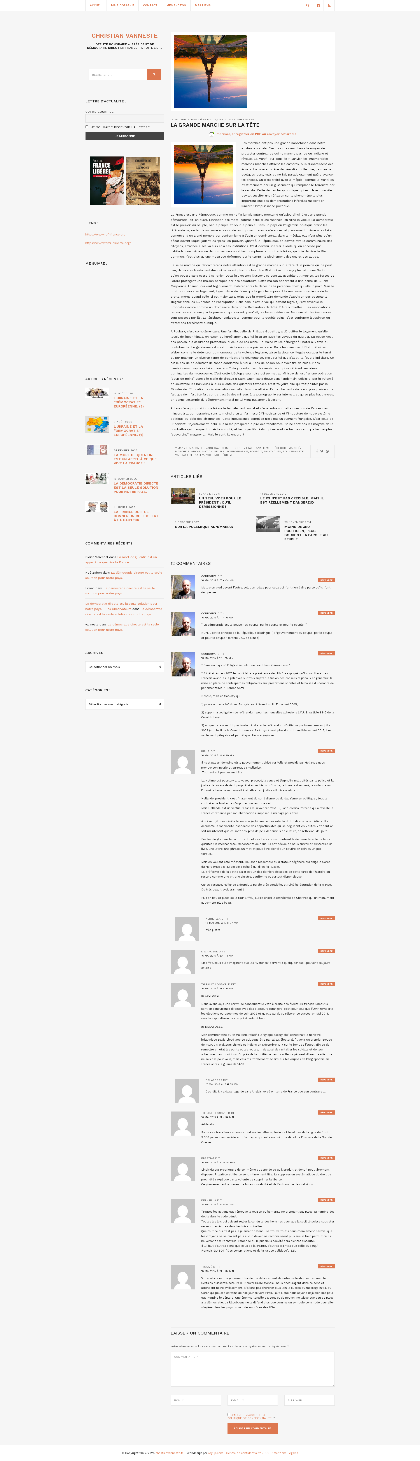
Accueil (96, 5)
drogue (238, 448)
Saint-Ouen (272, 451)
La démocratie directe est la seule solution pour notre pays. (136, 487)
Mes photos (176, 5)
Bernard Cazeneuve (215, 448)
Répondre (326, 580)
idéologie (279, 448)
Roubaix (256, 451)
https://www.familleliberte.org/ (108, 243)
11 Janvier (182, 448)
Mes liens (203, 5)
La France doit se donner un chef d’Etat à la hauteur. (136, 516)
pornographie (237, 451)
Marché (294, 448)
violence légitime (219, 455)
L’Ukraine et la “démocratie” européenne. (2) (129, 402)
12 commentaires (241, 119)
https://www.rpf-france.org (105, 234)
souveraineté (293, 451)
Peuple (219, 451)
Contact (150, 5)
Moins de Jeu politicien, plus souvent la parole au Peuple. (306, 533)
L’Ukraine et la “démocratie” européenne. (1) (128, 430)
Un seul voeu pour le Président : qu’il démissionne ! (220, 502)
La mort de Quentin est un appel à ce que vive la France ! (135, 459)
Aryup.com (215, 1453)
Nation (207, 451)
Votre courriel (99, 111)
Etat (249, 448)
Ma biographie (122, 5)
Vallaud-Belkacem (189, 455)
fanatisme (262, 448)
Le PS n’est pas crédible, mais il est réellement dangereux (292, 500)
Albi (195, 448)
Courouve (209, 576)
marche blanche (187, 451)
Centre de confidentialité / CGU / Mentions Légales (262, 1453)
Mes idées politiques (207, 119)
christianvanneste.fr (169, 1453)
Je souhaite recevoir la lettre (120, 127)
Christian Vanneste (125, 35)
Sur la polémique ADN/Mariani (204, 527)
